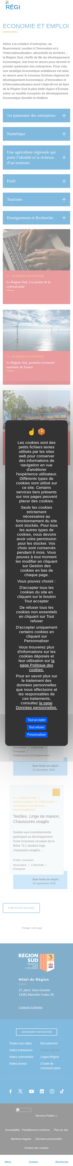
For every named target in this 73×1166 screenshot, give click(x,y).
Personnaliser (36, 734)
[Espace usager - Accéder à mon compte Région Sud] (67, 6)
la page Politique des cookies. (37, 665)
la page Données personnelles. (36, 705)
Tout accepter (36, 720)
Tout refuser (36, 727)
